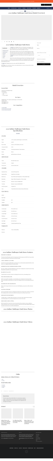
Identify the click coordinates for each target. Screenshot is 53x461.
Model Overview (5, 50)
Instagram (3, 386)
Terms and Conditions (39, 441)
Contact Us (37, 435)
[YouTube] (48, 8)
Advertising (37, 434)
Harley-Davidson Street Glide (6, 108)
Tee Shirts (34, 8)
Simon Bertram (6, 396)
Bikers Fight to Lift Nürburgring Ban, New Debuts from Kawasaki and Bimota (29, 422)
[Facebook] (46, 8)
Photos (4, 54)
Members (38, 8)
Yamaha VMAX (4, 107)
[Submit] (11, 41)
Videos (4, 56)
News (9, 8)
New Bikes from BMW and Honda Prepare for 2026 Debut (17, 421)
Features (4, 53)
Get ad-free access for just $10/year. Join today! (26, 1)
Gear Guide (29, 8)
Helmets (19, 8)
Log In (43, 4)
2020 (12, 47)
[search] (49, 55)
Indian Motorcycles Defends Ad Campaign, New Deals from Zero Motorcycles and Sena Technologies (6, 422)
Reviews (24, 8)
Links (4, 57)
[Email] (13, 41)
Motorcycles (13, 8)
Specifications (5, 52)
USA (2, 379)
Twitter (3, 387)
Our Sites (37, 436)
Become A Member (48, 4)
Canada (3, 380)
